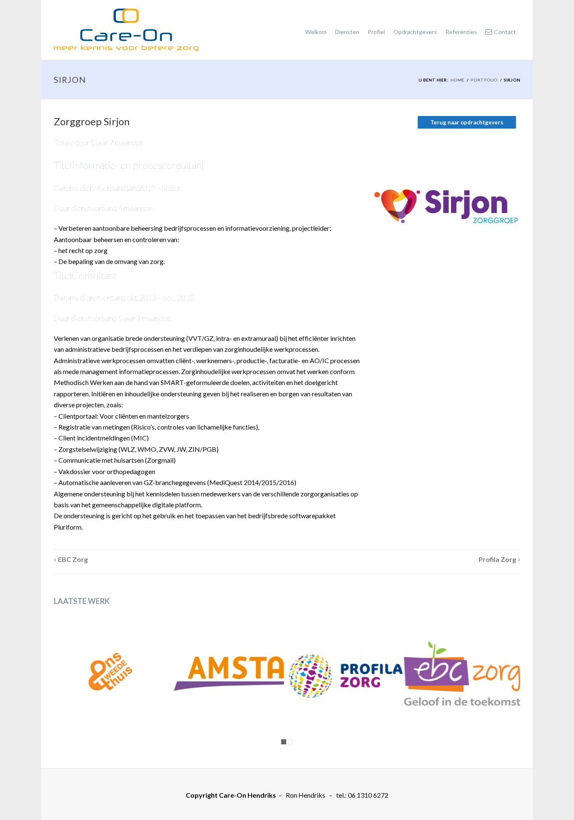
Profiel (376, 31)
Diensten (347, 31)
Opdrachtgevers (415, 31)
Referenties (461, 31)
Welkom (315, 31)
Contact (505, 31)
